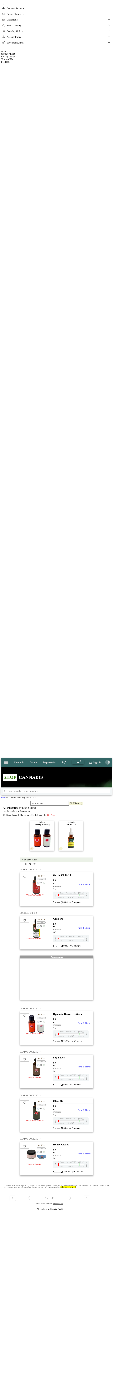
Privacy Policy (8, 56)
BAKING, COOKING (29, 869)
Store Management (15, 42)
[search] (5, 791)
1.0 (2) (57, 884)
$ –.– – (57, 902)
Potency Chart (30, 859)
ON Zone (51, 815)
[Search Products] (64, 762)
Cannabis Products (15, 8)
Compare (76, 902)
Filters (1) (77, 803)
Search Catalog (14, 25)
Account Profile (14, 37)
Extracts (68, 835)
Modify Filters (58, 1204)
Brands (33, 762)
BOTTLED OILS (27, 913)
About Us (5, 51)
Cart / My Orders (15, 31)
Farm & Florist (84, 884)
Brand (16, 815)
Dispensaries (12, 19)
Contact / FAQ (8, 54)
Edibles (40, 835)
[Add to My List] (24, 877)
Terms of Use (7, 59)
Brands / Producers (15, 14)
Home (3, 797)
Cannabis (19, 762)
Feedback (5, 62)
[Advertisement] (56, 979)
